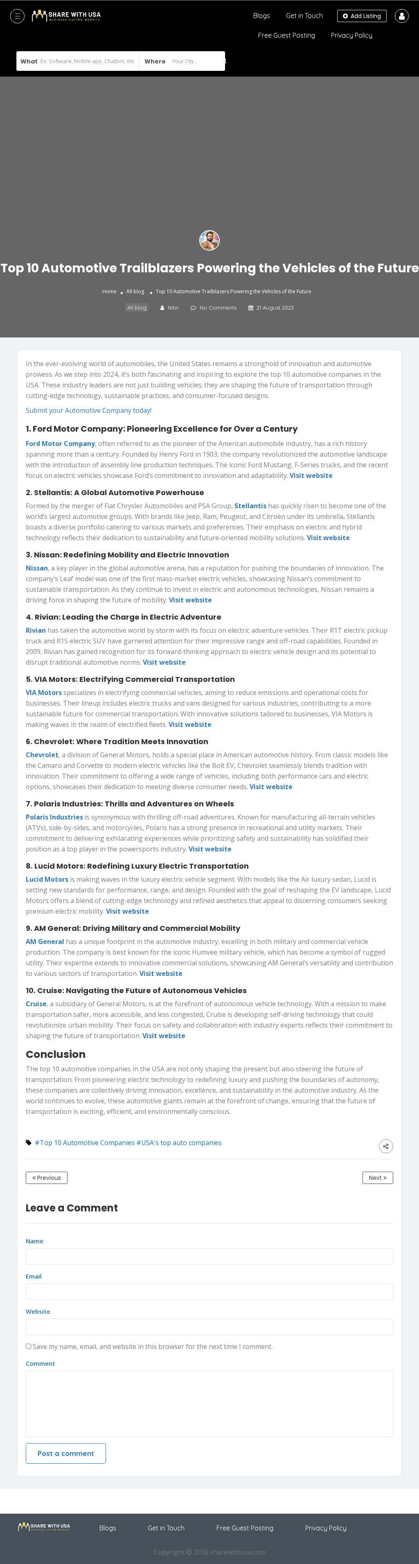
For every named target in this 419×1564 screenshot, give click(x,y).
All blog (135, 291)
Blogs (261, 15)
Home (109, 291)
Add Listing (365, 16)
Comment (40, 1363)
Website (38, 1311)
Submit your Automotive (63, 410)
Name (34, 1241)
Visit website (328, 537)
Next (376, 1178)
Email (34, 1276)
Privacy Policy (351, 35)
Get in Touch (304, 15)
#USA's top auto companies (179, 1142)
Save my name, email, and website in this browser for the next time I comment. (153, 1346)
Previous (48, 1178)
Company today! (126, 410)
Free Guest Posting (286, 35)
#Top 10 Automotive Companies (85, 1142)
